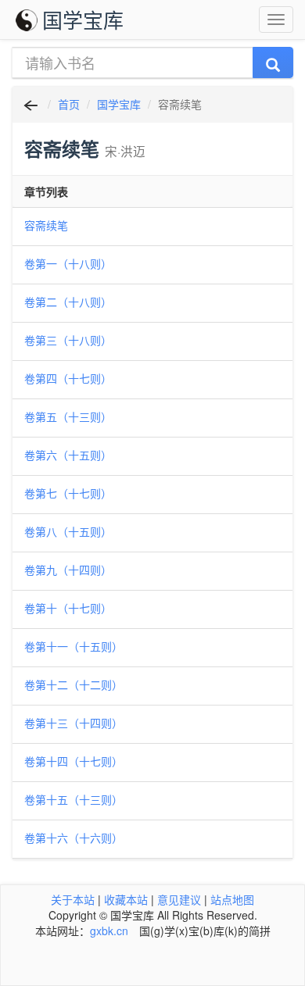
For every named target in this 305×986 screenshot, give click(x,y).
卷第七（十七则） (68, 493)
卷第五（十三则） (68, 416)
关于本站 (73, 899)
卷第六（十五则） (68, 455)
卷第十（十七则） (68, 608)
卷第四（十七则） (68, 378)
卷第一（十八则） (68, 263)
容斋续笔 (46, 225)
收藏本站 (126, 899)
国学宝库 (83, 19)
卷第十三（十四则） (73, 723)
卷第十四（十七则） (73, 761)
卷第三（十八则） (68, 340)
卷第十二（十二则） (73, 684)
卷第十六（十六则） (73, 837)
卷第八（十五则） (68, 531)
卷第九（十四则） (68, 569)
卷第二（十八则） (68, 301)
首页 (69, 104)
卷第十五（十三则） (73, 799)
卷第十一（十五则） (73, 646)
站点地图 (232, 899)
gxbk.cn (109, 930)
